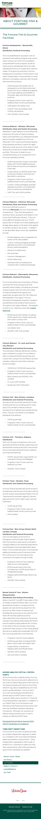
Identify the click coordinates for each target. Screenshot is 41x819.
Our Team (7, 772)
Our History (8, 760)
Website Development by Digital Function (20, 811)
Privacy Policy (14, 807)
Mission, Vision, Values (12, 756)
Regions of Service (10, 766)
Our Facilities (8, 763)
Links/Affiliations (10, 769)
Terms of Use (27, 807)
